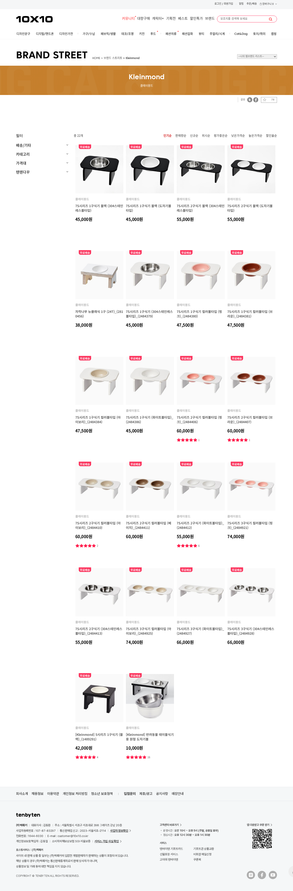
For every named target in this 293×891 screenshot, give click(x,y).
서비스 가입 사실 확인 (107, 841)
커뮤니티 (128, 19)
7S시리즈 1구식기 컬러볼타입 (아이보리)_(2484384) (98, 419)
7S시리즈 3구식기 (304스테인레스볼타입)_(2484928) (250, 631)
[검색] (270, 19)
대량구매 (143, 19)
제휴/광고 (145, 794)
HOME (96, 58)
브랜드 (210, 19)
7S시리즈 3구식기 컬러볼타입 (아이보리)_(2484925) (148, 631)
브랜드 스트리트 (113, 58)
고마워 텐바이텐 (169, 859)
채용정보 (37, 794)
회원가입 (228, 4)
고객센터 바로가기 (169, 824)
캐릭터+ (158, 19)
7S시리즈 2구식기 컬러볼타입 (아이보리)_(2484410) (98, 525)
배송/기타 (23, 145)
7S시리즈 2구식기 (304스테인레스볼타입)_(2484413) (98, 631)
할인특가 (196, 19)
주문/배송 (252, 4)
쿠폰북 (197, 859)
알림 (241, 4)
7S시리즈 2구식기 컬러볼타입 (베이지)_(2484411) (148, 525)
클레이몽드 (82, 199)
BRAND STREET (52, 56)
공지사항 (162, 794)
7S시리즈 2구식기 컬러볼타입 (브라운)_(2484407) (250, 419)
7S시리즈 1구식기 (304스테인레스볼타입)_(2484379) (149, 313)
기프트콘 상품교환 (203, 848)
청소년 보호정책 (102, 794)
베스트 (183, 19)
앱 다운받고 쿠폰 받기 (258, 824)
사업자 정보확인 (119, 830)
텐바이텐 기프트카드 (171, 848)
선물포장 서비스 (169, 854)
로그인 (217, 4)
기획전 (171, 19)
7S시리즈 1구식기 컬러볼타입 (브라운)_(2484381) (250, 313)
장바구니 (268, 4)
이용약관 (53, 794)
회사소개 (22, 794)
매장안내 (178, 794)
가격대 (21, 163)
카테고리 (23, 154)
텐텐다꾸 (23, 172)
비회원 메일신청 (202, 854)
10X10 (34, 19)
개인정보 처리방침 (75, 794)
